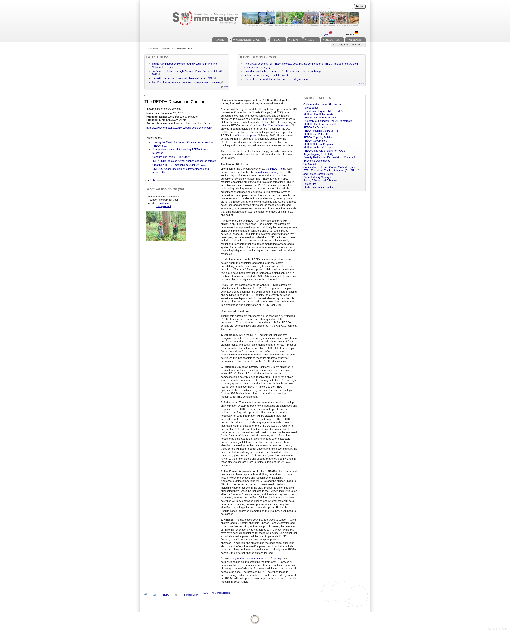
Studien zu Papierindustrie (318, 187)
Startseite (152, 48)
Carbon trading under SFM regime (322, 104)
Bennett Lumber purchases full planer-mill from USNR (183, 78)
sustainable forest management (167, 205)
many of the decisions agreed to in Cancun (255, 558)
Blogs (278, 40)
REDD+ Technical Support (318, 147)
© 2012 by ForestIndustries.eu (348, 44)
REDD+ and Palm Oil (315, 134)
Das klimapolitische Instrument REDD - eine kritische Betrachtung (282, 71)
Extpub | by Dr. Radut (498, 629)
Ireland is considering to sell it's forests (266, 75)
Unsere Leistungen (248, 40)
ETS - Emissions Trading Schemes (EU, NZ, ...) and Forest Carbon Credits (331, 172)
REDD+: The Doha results (318, 114)
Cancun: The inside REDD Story (171, 156)
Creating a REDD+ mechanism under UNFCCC (179, 164)
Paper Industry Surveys (317, 177)
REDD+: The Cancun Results (216, 593)
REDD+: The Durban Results (320, 117)
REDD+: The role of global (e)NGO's (324, 150)
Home (220, 40)
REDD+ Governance (315, 140)
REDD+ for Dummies (315, 127)
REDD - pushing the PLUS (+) (320, 130)
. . (230, 38)
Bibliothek (332, 40)
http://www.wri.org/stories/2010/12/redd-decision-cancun (178, 127)
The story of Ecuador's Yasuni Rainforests (327, 120)
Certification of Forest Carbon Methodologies (329, 167)
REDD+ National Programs (318, 144)
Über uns (355, 40)
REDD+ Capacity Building (318, 137)
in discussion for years (271, 172)
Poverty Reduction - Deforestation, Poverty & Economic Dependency (329, 159)
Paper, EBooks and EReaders (320, 180)
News (294, 40)
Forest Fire (309, 183)
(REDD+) (266, 119)
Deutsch (350, 34)
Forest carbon (191, 595)
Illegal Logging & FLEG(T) (318, 154)
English (325, 34)
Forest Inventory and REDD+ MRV (323, 111)
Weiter (361, 83)
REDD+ (312, 40)
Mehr (226, 87)
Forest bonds (311, 107)
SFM (152, 180)
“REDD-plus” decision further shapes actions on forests (184, 160)
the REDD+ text (275, 168)
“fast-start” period (247, 135)
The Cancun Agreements (277, 125)
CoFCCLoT (309, 163)
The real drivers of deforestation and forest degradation (276, 79)
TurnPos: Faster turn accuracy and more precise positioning (186, 82)
